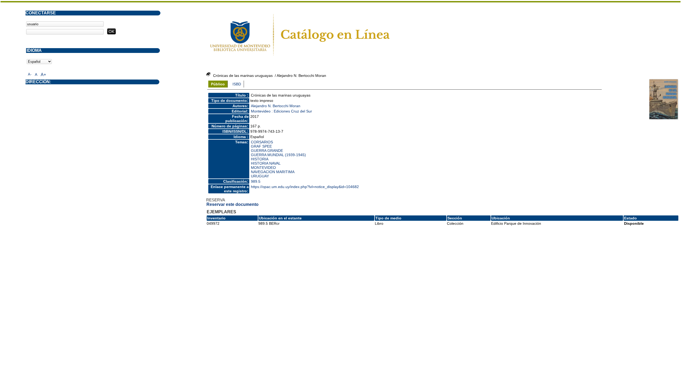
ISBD (236, 84)
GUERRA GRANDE (267, 150)
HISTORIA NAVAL (266, 163)
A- (29, 74)
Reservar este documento (232, 204)
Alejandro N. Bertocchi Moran (275, 106)
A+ (43, 74)
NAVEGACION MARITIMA (272, 172)
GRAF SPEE (261, 146)
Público (218, 84)
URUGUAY (260, 176)
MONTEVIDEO (263, 167)
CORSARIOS (262, 142)
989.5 (255, 181)
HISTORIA (259, 159)
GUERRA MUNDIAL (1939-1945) (278, 155)
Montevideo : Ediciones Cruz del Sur (281, 111)
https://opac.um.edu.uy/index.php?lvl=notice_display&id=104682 (305, 187)
